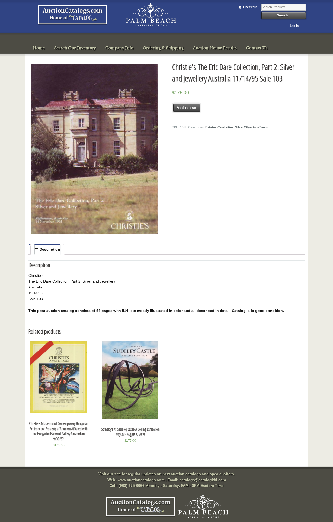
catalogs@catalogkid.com (203, 480)
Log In (294, 26)
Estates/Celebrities (219, 127)
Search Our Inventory (75, 48)
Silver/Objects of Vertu (251, 127)
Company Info (119, 48)
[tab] (47, 249)
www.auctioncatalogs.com (141, 480)
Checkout (250, 7)
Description (50, 249)
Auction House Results (215, 48)
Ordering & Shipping (163, 48)
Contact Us (256, 48)
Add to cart (186, 108)
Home (39, 48)
